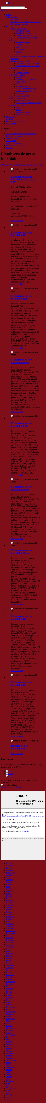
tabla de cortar (22, 77)
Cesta (18, 109)
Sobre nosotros (12, 17)
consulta (14, 221)
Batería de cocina (18, 75)
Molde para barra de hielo (26, 79)
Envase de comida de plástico (28, 65)
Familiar (14, 68)
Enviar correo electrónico (11, 787)
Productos (10, 26)
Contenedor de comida (20, 61)
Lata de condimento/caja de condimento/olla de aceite (27, 90)
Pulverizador (21, 49)
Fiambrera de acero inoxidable (28, 103)
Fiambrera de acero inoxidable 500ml (21, 551)
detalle (20, 221)
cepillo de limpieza (23, 42)
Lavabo (19, 54)
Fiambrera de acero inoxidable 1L (21, 234)
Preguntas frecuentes (14, 121)
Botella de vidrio (23, 31)
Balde (18, 107)
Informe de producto (19, 24)
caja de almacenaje (23, 112)
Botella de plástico (23, 33)
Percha (19, 45)
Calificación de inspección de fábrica (26, 21)
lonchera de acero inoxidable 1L (20, 747)
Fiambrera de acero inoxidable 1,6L (21, 297)
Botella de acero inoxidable (27, 35)
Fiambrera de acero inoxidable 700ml (21, 488)
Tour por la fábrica (13, 143)
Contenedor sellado (24, 86)
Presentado (10, 116)
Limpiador (15, 40)
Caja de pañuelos (23, 114)
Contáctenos (11, 123)
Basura (19, 52)
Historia (14, 19)
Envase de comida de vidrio (27, 63)
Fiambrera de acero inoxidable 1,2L (21, 424)
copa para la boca (23, 82)
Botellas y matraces (19, 28)
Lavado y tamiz (22, 96)
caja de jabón (21, 47)
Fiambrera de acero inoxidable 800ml (21, 361)
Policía (19, 84)
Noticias (9, 119)
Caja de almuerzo (18, 98)
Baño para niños (23, 72)
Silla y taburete (22, 70)
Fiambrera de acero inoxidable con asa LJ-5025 (23, 179)
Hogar (8, 15)
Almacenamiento (23, 93)
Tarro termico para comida (27, 38)
